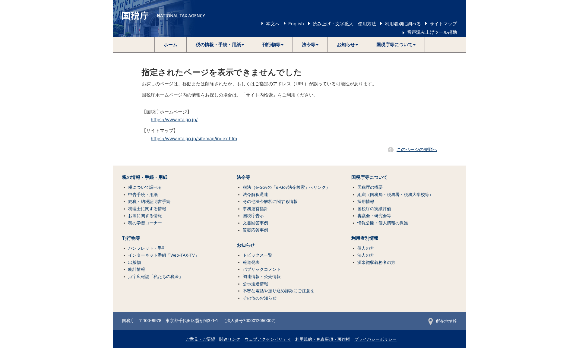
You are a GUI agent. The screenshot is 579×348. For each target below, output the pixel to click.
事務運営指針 (255, 208)
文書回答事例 (255, 222)
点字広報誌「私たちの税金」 (155, 276)
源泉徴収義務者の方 (376, 262)
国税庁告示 (253, 215)
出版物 (134, 262)
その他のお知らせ (260, 298)
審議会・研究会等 (374, 215)
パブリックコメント (262, 269)
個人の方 (365, 248)
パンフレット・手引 (147, 248)
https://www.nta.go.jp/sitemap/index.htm (194, 138)
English (296, 24)
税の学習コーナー (145, 222)
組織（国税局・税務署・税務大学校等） (395, 194)
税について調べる (145, 187)
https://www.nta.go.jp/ (174, 119)
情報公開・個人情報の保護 (382, 222)
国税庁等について (369, 177)
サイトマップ (443, 24)
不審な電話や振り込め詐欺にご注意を (279, 290)
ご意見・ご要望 (200, 339)
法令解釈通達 (255, 194)
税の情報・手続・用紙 (144, 177)
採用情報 (365, 201)
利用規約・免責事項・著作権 (322, 339)
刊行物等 (131, 238)
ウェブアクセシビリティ (268, 339)
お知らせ (246, 245)
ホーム (170, 44)
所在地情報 (446, 321)
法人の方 (365, 255)
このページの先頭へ (417, 149)
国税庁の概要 (370, 187)
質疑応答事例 (255, 230)
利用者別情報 (364, 238)
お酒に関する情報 (145, 215)
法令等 (243, 177)
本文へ (273, 24)
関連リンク (229, 339)
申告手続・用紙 (143, 194)
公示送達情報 (255, 283)
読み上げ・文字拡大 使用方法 (344, 24)
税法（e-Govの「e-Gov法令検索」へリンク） (286, 187)
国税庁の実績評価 (374, 208)
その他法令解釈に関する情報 (270, 201)
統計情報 (136, 269)
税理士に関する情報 (147, 208)
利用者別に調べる (403, 24)
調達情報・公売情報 (262, 276)
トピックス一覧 (257, 255)
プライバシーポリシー (375, 339)
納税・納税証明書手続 (149, 201)
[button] (220, 44)
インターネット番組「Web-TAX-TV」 (163, 255)
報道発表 (251, 262)
